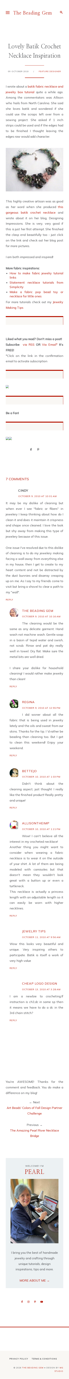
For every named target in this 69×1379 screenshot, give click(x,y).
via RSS (28, 344)
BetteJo (29, 771)
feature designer (50, 71)
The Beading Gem (32, 13)
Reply (9, 599)
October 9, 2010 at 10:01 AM (37, 496)
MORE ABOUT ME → (35, 1280)
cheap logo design (39, 983)
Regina (28, 702)
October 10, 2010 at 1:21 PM (41, 829)
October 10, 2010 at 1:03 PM (41, 776)
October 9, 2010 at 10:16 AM (41, 616)
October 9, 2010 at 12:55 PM (41, 707)
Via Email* (49, 344)
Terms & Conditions (44, 1359)
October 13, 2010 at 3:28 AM (41, 989)
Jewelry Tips (34, 931)
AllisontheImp (35, 823)
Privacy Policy (18, 1359)
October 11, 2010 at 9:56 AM (41, 937)
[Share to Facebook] (31, 449)
